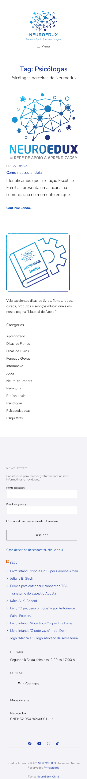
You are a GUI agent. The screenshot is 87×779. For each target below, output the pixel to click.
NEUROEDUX (43, 35)
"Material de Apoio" (41, 311)
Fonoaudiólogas (18, 358)
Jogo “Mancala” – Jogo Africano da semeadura (44, 638)
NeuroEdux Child (48, 777)
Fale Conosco (28, 683)
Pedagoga (13, 388)
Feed (14, 563)
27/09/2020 (21, 166)
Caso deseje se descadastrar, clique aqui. (34, 550)
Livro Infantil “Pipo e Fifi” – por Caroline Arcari (44, 571)
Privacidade (51, 768)
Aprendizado (15, 336)
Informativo (14, 366)
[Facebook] (29, 743)
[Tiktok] (57, 743)
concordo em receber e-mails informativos (34, 520)
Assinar (42, 535)
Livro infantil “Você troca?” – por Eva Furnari (42, 623)
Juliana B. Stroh (21, 578)
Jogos (10, 373)
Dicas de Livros (17, 351)
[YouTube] (39, 743)
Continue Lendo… (19, 208)
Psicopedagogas (18, 410)
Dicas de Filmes (18, 343)
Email (16, 504)
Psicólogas (14, 403)
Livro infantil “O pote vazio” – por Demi (38, 630)
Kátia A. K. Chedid (23, 601)
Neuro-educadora (19, 381)
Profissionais (16, 395)
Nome (16, 487)
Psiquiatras (14, 418)
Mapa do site (19, 700)
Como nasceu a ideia (24, 172)
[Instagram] (48, 743)
